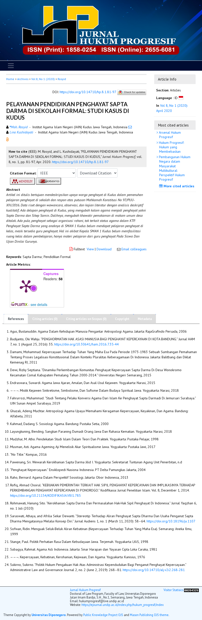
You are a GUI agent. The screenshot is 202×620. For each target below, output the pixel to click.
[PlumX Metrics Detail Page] (26, 286)
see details (39, 304)
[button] (7, 139)
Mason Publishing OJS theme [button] (149, 615)
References (16, 319)
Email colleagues (134, 249)
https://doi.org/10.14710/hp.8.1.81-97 (88, 92)
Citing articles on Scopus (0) (86, 319)
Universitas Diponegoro (49, 615)
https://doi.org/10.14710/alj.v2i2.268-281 (154, 570)
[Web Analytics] (191, 590)
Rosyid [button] (62, 79)
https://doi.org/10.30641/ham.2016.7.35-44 (86, 344)
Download (104, 249)
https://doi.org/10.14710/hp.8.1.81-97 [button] (80, 162)
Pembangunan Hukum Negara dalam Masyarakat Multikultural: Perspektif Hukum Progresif (174, 168)
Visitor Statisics (173, 590)
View (90, 249)
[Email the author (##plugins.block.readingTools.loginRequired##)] (130, 127)
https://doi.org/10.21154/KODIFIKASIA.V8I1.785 (45, 495)
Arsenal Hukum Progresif (169, 134)
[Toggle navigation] (11, 66)
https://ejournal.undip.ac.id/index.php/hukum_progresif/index (123, 605)
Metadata (145, 319)
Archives (22, 79)
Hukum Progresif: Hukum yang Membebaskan (171, 147)
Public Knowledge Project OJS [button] (103, 615)
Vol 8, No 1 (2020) (43, 79)
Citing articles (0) (45, 319)
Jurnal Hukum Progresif (85, 590)
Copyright (122, 319)
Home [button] (10, 79)
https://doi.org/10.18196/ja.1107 (171, 521)
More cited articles (178, 186)
